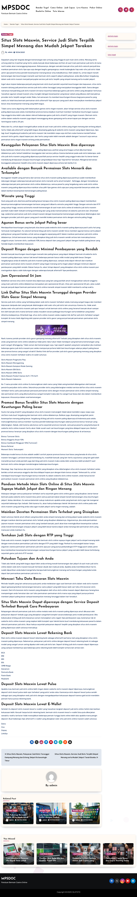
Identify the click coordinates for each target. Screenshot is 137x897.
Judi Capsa (69, 8)
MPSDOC (15, 8)
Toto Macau (58, 11)
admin (10, 52)
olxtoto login (113, 36)
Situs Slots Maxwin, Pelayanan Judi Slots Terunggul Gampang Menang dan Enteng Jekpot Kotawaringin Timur (27, 757)
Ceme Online (56, 8)
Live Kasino (82, 8)
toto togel (112, 55)
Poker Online (96, 8)
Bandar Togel (42, 8)
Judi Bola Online (13, 854)
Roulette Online (43, 11)
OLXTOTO (76, 892)
